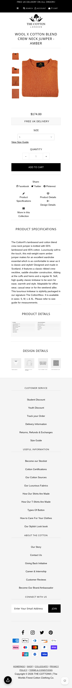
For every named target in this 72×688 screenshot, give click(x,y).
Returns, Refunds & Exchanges (36, 432)
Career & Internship (36, 571)
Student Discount (36, 399)
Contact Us (36, 555)
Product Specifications (23, 199)
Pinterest (51, 186)
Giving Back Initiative (36, 563)
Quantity (36, 149)
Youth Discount (36, 407)
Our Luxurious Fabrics (36, 485)
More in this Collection (23, 214)
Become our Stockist (36, 461)
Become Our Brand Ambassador (36, 587)
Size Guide (36, 440)
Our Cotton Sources (36, 477)
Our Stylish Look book (36, 526)
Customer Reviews (36, 579)
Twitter (37, 186)
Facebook (23, 186)
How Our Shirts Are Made (36, 493)
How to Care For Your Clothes (36, 518)
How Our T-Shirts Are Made (36, 501)
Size (36, 130)
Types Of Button (36, 510)
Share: (36, 181)
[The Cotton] (36, 20)
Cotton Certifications (36, 469)
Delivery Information (36, 424)
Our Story (36, 547)
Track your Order (36, 416)
